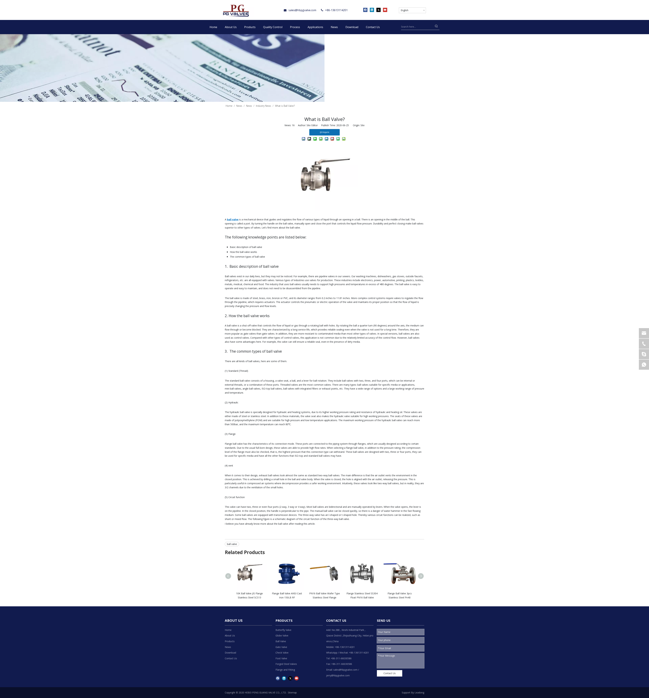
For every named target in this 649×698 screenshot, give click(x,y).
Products (230, 641)
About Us (230, 635)
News (228, 647)
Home (228, 630)
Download (230, 652)
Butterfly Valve (283, 630)
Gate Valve (281, 647)
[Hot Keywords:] (436, 27)
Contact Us (231, 658)
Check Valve (282, 652)
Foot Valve (281, 658)
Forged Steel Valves (286, 664)
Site (362, 125)
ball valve (232, 544)
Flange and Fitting (285, 669)
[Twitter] (378, 10)
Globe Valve (281, 635)
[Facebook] (365, 10)
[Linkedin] (372, 10)
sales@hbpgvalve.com (302, 10)
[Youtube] (385, 10)
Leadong (419, 692)
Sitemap (292, 692)
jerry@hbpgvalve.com (338, 675)
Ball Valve (280, 641)
